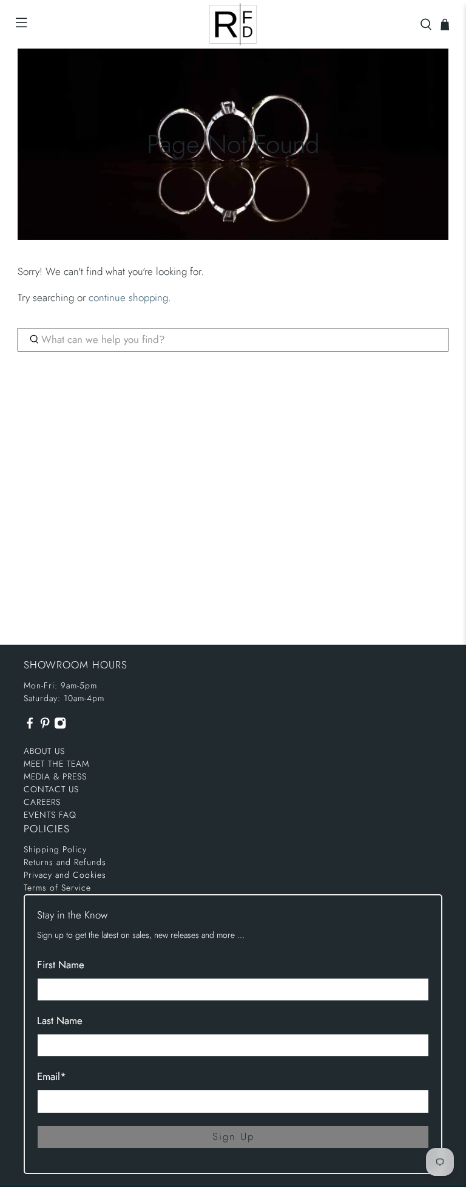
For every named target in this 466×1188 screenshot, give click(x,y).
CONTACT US (51, 789)
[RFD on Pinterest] (45, 726)
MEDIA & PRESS (55, 776)
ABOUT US (44, 751)
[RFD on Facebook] (30, 726)
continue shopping (128, 297)
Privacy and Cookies (65, 875)
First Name (60, 964)
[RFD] (233, 24)
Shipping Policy (55, 849)
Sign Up (233, 1136)
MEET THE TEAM (56, 764)
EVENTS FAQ (50, 815)
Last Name (60, 1020)
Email (51, 1076)
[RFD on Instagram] (60, 726)
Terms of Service (57, 887)
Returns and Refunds (65, 862)
